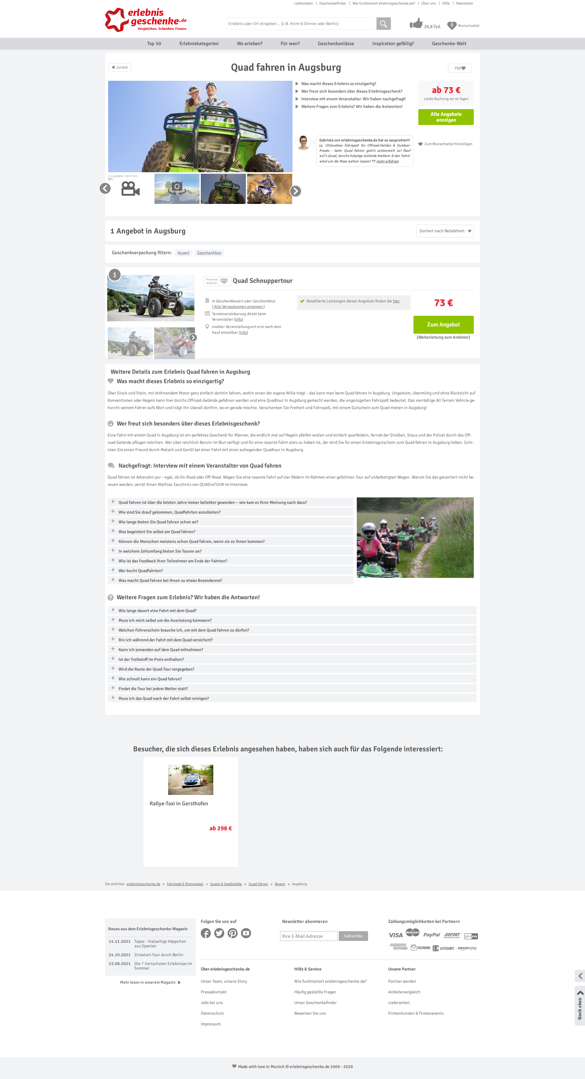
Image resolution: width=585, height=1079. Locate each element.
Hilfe (446, 3)
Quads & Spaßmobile (226, 884)
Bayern (280, 884)
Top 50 (154, 44)
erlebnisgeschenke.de (143, 884)
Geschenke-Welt (449, 44)
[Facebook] (206, 933)
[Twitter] (219, 933)
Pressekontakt (214, 992)
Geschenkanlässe (336, 44)
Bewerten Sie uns (310, 1013)
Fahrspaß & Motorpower (185, 884)
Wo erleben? (249, 44)
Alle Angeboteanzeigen (446, 117)
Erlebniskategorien (199, 44)
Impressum (211, 1024)
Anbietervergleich (404, 992)
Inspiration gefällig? (393, 44)
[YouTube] (246, 933)
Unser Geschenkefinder (315, 1002)
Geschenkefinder (332, 3)
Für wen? (290, 44)
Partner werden (402, 981)
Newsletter (464, 3)
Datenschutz (212, 1013)
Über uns (428, 3)
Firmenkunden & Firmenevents (416, 1013)
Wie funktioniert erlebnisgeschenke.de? (384, 3)
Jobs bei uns (212, 1002)
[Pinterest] (233, 933)
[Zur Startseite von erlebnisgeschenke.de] (147, 20)
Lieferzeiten (303, 3)
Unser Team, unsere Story (224, 981)
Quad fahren (258, 884)
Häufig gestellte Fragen (315, 992)
